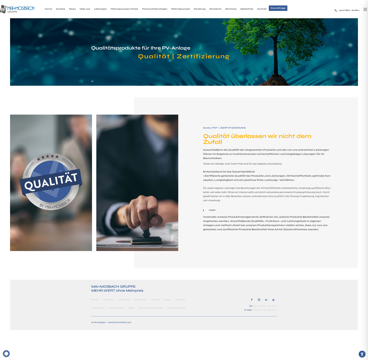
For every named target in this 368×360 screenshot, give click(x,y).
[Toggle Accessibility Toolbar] (362, 354)
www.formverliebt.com (119, 322)
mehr (212, 210)
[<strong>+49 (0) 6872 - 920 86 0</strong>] (336, 10)
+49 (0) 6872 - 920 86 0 (265, 306)
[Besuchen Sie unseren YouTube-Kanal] (273, 300)
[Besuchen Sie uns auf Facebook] (252, 300)
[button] (267, 210)
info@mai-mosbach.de (264, 310)
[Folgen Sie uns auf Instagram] (259, 300)
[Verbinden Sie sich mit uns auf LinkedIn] (266, 300)
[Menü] (365, 9)
